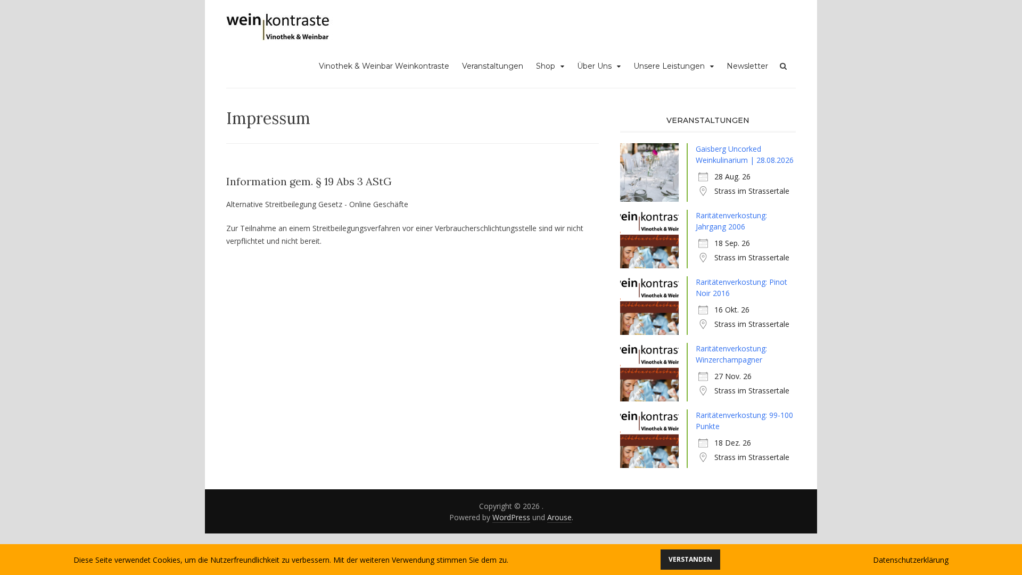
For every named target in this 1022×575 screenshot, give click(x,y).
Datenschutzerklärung (911, 560)
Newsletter (747, 66)
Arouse (559, 517)
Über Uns (594, 66)
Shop (545, 66)
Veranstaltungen (492, 66)
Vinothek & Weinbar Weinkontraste (384, 66)
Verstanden (690, 559)
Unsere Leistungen (669, 66)
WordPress (511, 517)
